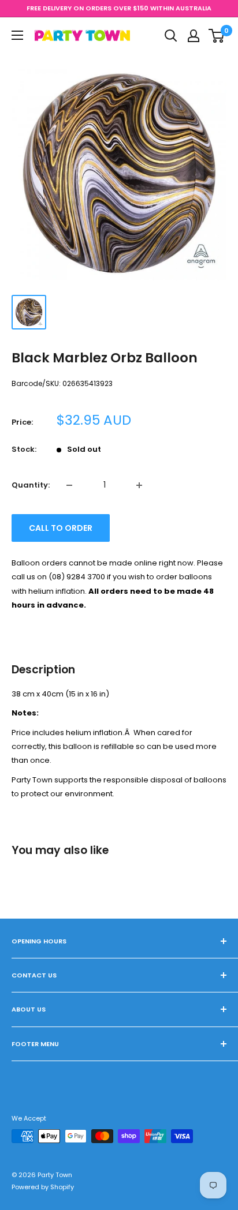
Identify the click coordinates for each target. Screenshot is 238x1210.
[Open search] (171, 35)
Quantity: (31, 484)
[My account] (193, 35)
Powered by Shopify (43, 1187)
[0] (217, 36)
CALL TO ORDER (60, 528)
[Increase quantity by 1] (139, 485)
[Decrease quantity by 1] (69, 485)
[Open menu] (17, 35)
